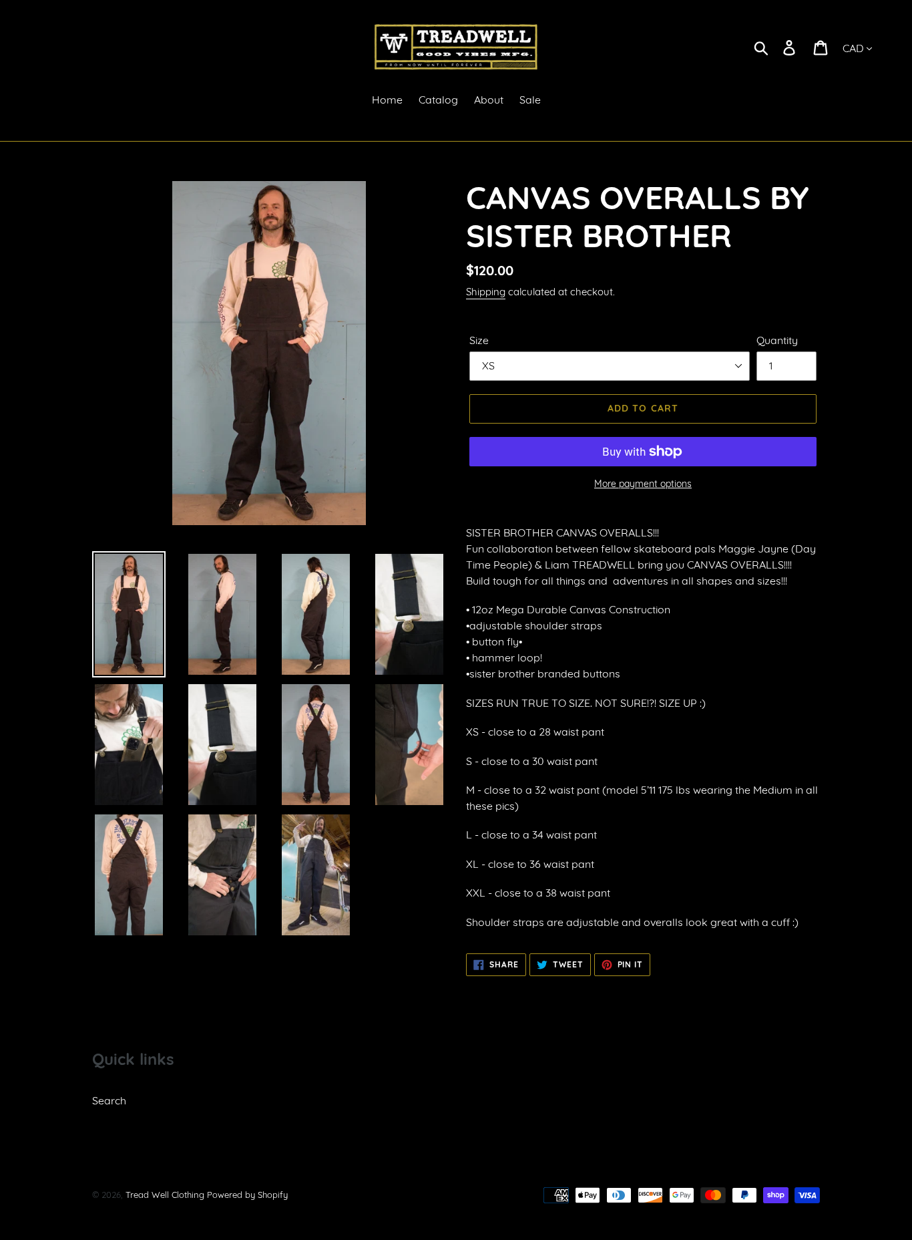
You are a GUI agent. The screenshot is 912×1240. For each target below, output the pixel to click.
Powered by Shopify (247, 1194)
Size (479, 340)
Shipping (485, 291)
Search (109, 1100)
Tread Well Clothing (165, 1194)
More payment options (643, 484)
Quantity (777, 340)
